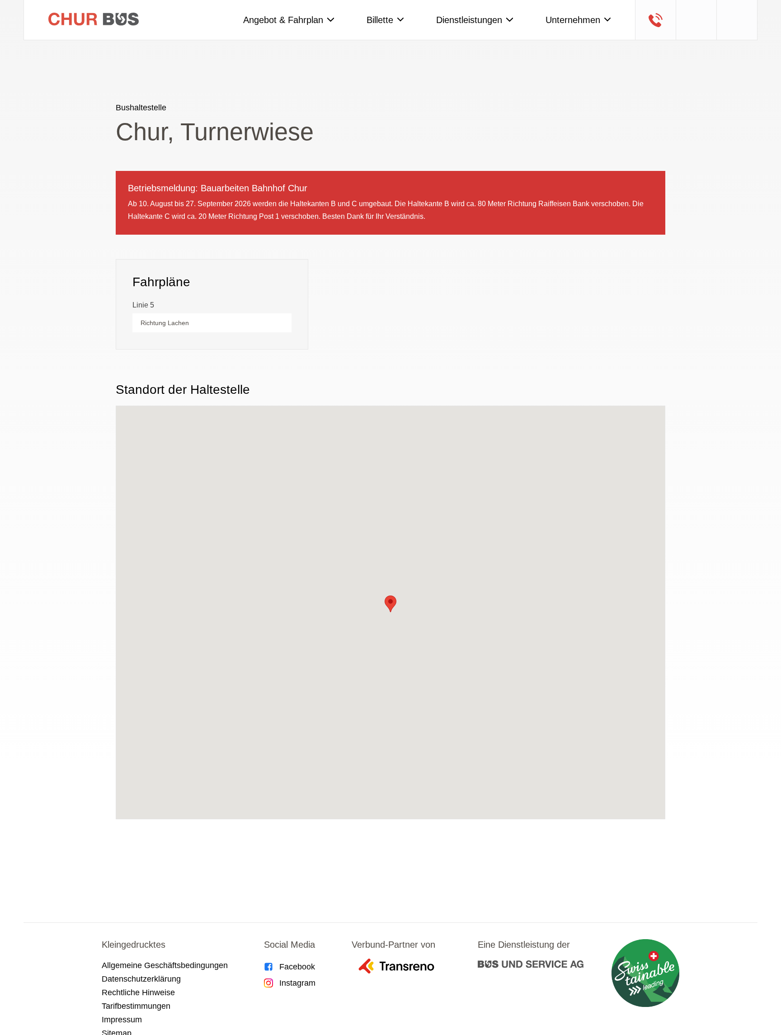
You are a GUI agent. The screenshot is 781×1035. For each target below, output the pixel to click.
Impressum (122, 1019)
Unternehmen (573, 20)
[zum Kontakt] (655, 20)
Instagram (297, 983)
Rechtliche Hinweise (138, 992)
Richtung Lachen (165, 322)
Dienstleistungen (469, 20)
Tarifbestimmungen (136, 1006)
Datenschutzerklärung (141, 978)
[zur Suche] (736, 20)
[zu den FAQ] (696, 20)
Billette (380, 20)
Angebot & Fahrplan (283, 20)
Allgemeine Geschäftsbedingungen (165, 965)
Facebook (297, 966)
